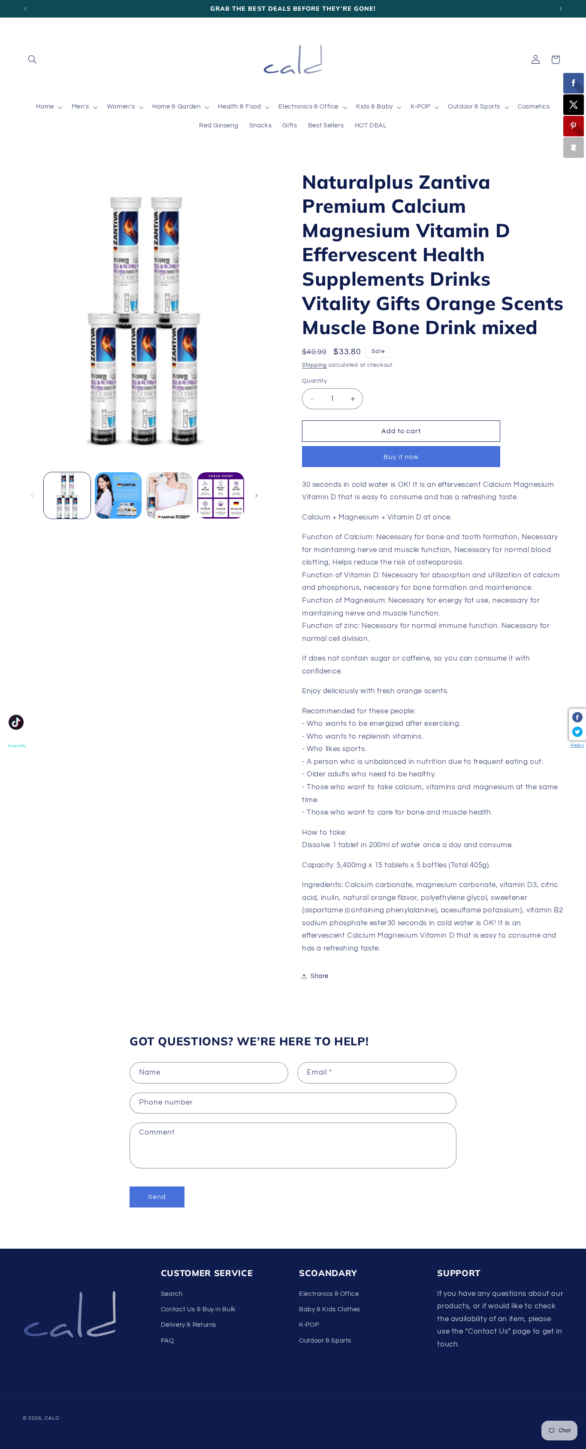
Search (172, 1294)
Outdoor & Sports (325, 1340)
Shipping (314, 365)
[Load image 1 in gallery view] (67, 495)
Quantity (314, 381)
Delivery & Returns (188, 1325)
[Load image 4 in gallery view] (220, 495)
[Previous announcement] (25, 8)
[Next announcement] (560, 8)
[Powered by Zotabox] (573, 147)
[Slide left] (32, 495)
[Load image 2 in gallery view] (118, 495)
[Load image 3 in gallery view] (169, 495)
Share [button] (320, 976)
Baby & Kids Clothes (329, 1309)
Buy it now (401, 456)
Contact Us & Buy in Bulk (198, 1309)
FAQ (167, 1340)
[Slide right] (256, 495)
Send (157, 1196)
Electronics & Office (329, 1294)
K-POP (309, 1325)
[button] (32, 59)
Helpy (577, 745)
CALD (52, 1418)
